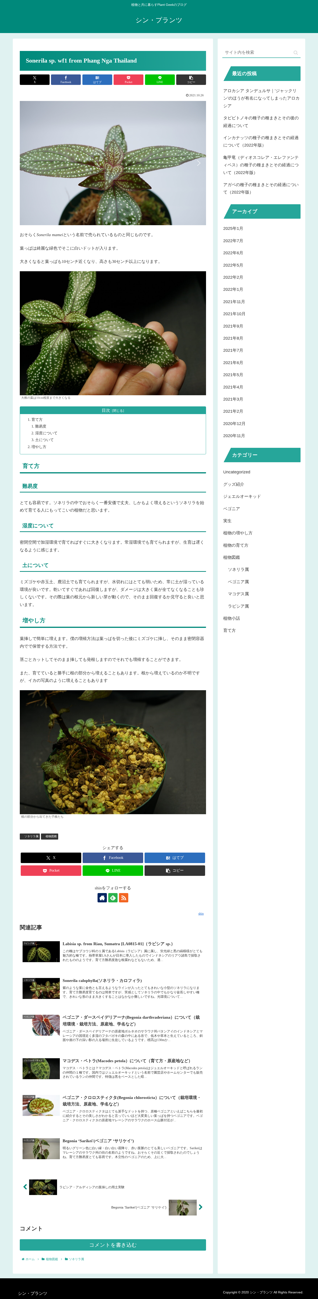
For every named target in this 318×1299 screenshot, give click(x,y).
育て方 (37, 420)
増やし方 (38, 447)
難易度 (40, 426)
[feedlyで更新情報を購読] (113, 897)
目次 (106, 410)
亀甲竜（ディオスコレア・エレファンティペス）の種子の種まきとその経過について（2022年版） (261, 165)
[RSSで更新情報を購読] (123, 897)
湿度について (46, 433)
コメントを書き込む (113, 1245)
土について (44, 440)
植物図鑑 (51, 836)
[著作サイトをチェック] (102, 897)
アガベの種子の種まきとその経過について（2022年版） (261, 188)
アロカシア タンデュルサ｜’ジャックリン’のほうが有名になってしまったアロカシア (261, 98)
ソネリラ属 (31, 836)
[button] (191, 79)
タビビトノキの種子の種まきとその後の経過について (261, 122)
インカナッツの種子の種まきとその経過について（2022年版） (261, 141)
